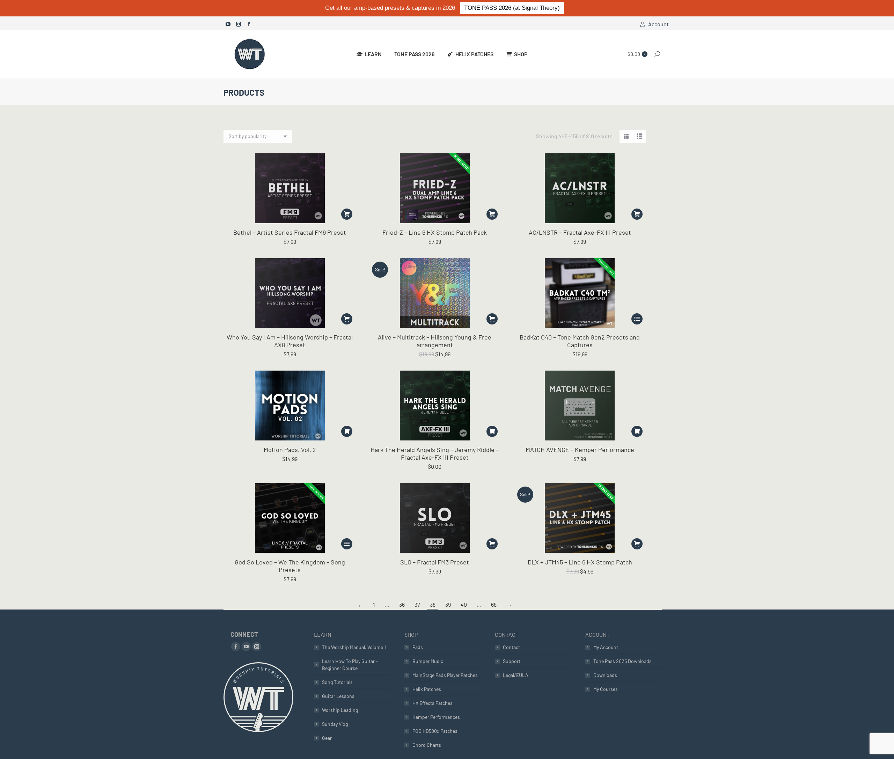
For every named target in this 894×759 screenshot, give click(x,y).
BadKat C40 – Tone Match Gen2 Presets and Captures (580, 341)
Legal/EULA (515, 675)
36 (402, 604)
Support (511, 661)
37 (417, 604)
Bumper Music (427, 661)
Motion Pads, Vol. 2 (290, 449)
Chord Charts (426, 745)
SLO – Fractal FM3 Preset (434, 562)
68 (494, 604)
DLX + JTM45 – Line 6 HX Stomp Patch (580, 562)
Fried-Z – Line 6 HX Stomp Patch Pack (434, 232)
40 (464, 604)
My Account (605, 647)
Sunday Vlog (335, 724)
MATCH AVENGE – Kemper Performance (580, 449)
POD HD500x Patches (434, 731)
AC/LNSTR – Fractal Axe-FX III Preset (580, 232)
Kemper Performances (436, 717)
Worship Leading (340, 710)
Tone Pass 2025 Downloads (622, 661)
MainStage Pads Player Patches (445, 675)
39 (448, 604)
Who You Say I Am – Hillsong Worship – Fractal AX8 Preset (290, 341)
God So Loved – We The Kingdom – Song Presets (290, 566)
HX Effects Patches (432, 703)
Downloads (605, 675)
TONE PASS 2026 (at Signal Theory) (512, 8)
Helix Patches (426, 689)
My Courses (605, 689)
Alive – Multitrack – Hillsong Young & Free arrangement (434, 341)
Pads (417, 647)
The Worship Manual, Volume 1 (354, 647)
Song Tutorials (337, 682)
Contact (511, 647)
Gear (327, 738)
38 (432, 604)
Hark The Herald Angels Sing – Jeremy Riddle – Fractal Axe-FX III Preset (435, 453)
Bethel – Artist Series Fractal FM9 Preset (289, 232)
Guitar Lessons (338, 696)
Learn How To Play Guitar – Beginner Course (350, 664)
